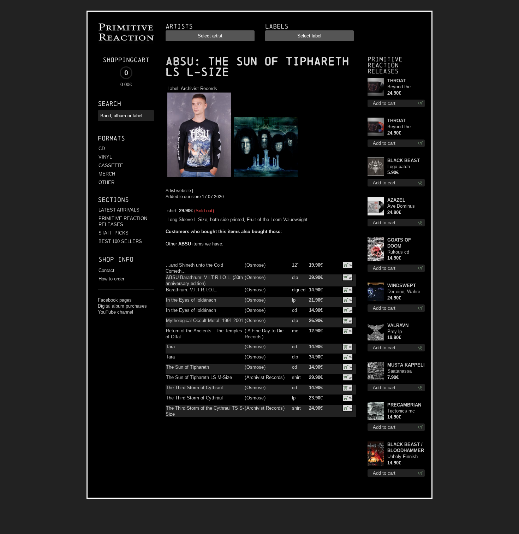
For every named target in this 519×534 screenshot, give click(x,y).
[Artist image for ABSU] (265, 177)
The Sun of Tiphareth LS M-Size (199, 377)
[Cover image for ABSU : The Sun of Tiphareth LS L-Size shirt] (199, 177)
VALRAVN (397, 325)
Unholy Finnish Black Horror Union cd (402, 457)
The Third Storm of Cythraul (194, 387)
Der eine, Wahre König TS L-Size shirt (404, 292)
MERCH (107, 174)
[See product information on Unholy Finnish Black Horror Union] (375, 453)
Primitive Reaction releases (385, 65)
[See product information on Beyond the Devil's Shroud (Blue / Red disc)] (375, 127)
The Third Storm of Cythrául (194, 397)
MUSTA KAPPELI (406, 365)
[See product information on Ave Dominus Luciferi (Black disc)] (375, 206)
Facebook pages (115, 300)
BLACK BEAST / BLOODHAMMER (405, 447)
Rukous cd (398, 252)
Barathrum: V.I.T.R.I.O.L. (191, 289)
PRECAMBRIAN (404, 405)
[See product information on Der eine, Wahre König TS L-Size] (375, 292)
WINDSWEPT (401, 285)
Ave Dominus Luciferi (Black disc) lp (402, 206)
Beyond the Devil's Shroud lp (404, 87)
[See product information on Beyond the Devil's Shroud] (375, 87)
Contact (106, 270)
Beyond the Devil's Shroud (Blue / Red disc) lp (404, 127)
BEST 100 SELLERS (120, 241)
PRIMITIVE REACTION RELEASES (123, 221)
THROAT (396, 80)
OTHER (106, 182)
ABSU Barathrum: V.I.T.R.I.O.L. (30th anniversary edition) (204, 280)
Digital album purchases (122, 306)
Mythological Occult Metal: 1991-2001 (204, 320)
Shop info (116, 259)
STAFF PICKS (114, 233)
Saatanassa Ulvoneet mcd (401, 371)
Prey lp (394, 331)
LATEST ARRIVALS (119, 210)
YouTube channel (115, 312)
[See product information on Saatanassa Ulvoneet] (375, 371)
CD (102, 148)
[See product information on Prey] (375, 331)
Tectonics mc (401, 411)
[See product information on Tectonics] (375, 411)
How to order (111, 278)
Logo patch (398, 166)
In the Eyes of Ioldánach (191, 300)
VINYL (105, 157)
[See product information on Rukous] (375, 249)
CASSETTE (111, 165)
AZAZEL (396, 200)
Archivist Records (199, 88)
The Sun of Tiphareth (187, 367)
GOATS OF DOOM (399, 243)
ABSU (180, 61)
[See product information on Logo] (375, 167)
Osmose (255, 265)
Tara (170, 346)
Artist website (178, 190)
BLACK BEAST (403, 160)
